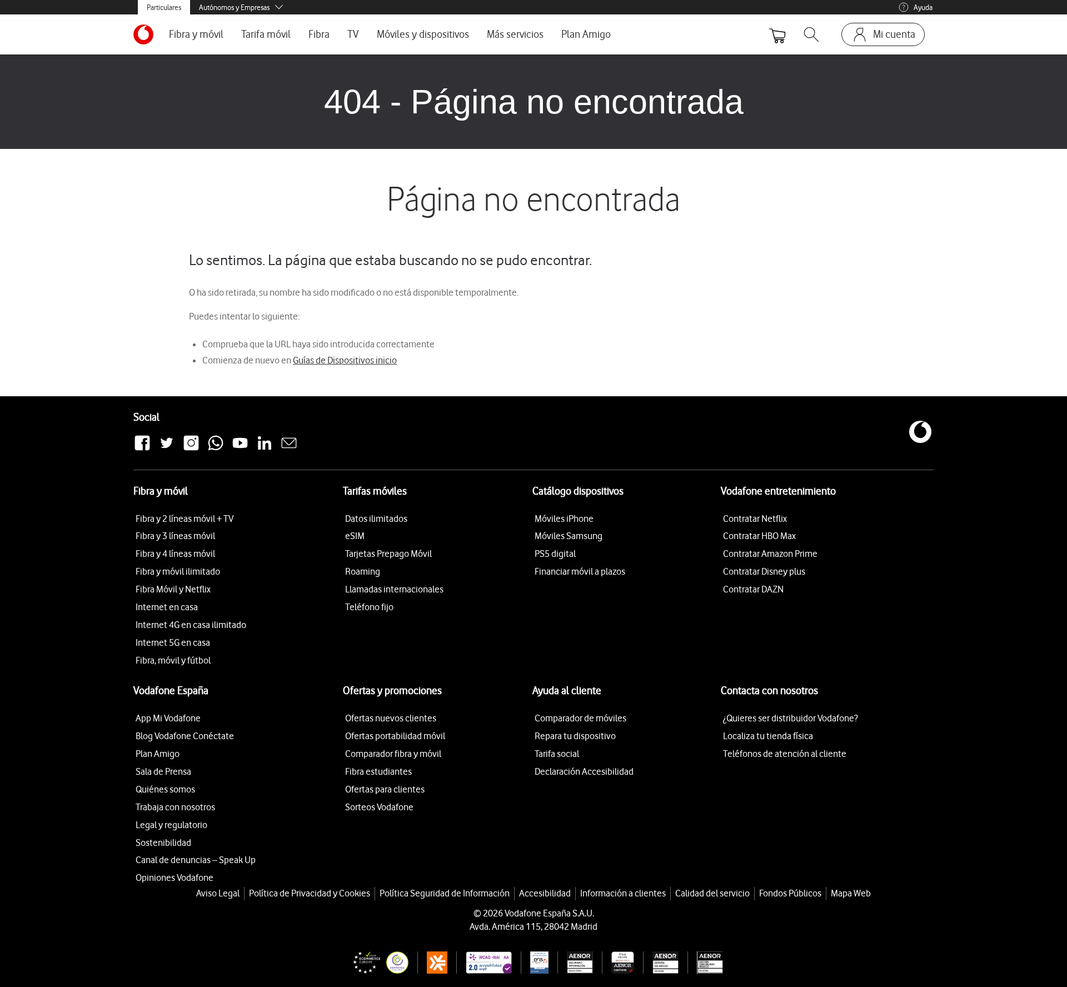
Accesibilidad (545, 893)
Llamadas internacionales (394, 589)
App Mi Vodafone (168, 718)
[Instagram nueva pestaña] (191, 449)
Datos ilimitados (376, 518)
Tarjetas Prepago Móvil (388, 553)
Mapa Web (851, 893)
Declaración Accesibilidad (584, 771)
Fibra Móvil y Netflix (173, 589)
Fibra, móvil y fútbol (173, 660)
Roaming (362, 571)
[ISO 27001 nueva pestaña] (575, 962)
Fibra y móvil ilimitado (178, 571)
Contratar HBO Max (759, 535)
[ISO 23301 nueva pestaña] (705, 962)
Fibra (319, 34)
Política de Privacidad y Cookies (309, 893)
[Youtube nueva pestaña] (240, 449)
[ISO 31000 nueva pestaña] (661, 962)
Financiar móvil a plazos (580, 571)
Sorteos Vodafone (379, 806)
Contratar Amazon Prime (770, 553)
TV (353, 34)
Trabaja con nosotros (175, 806)
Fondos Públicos (790, 893)
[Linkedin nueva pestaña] (264, 449)
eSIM (355, 535)
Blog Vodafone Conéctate (185, 735)
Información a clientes (623, 893)
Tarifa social (557, 753)
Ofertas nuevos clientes (390, 718)
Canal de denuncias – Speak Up (196, 859)
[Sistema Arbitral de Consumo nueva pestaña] (432, 962)
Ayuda (923, 7)
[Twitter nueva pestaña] (167, 449)
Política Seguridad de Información (445, 893)
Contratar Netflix (755, 518)
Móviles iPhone (564, 518)
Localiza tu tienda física (768, 735)
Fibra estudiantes (378, 771)
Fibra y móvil (196, 34)
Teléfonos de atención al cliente (784, 753)
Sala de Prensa (163, 771)
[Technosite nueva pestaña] (483, 962)
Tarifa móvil (266, 34)
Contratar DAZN (753, 589)
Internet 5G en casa (173, 642)
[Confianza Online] (376, 962)
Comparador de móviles (580, 718)
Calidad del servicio (712, 893)
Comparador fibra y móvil (393, 753)
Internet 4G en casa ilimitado (191, 624)
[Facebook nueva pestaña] (142, 449)
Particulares (164, 7)
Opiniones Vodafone (174, 877)
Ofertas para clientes (385, 789)
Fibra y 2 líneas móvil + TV (184, 518)
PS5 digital (555, 553)
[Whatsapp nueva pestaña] (216, 449)
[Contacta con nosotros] (289, 449)
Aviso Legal (218, 893)
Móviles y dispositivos (423, 34)
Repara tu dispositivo (575, 735)
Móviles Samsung (568, 535)
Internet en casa (167, 606)
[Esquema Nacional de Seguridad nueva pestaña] (535, 962)
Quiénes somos (165, 789)
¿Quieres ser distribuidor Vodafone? (790, 718)
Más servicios (515, 34)
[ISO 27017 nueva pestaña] (618, 962)
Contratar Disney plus (764, 571)
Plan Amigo (586, 34)
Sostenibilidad (163, 842)
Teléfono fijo (369, 606)
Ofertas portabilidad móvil (395, 735)
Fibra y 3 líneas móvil (175, 535)
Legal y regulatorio (171, 824)
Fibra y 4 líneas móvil (175, 553)
